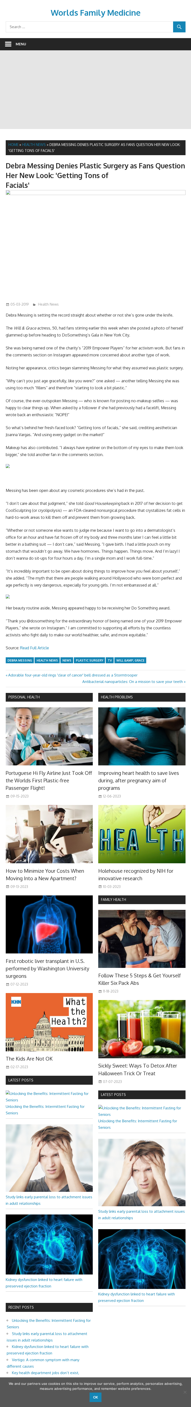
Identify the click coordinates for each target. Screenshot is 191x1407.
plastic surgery (89, 660)
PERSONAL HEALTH (24, 697)
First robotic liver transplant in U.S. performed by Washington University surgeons (47, 968)
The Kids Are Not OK (29, 1058)
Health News (34, 144)
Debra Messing (19, 660)
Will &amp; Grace (130, 660)
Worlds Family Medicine (96, 12)
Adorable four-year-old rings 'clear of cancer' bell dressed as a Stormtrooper (73, 675)
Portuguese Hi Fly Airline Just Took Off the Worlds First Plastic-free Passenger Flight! (49, 780)
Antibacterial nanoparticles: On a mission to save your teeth (132, 681)
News (66, 660)
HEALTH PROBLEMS (117, 697)
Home (13, 144)
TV (110, 660)
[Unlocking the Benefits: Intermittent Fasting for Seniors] (49, 1100)
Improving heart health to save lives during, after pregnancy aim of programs (138, 780)
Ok (95, 1397)
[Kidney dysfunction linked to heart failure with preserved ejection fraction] (49, 1273)
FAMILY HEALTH (113, 899)
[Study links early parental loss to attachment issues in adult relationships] (49, 1190)
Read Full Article (34, 647)
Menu (21, 44)
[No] (184, 1392)
